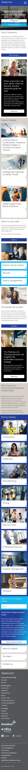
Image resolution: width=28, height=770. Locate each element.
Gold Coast (4, 713)
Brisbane (3, 711)
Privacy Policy (5, 750)
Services (3, 682)
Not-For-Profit (5, 698)
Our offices (4, 708)
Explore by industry (14, 24)
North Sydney (5, 718)
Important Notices (6, 755)
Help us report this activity (14, 642)
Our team (14, 326)
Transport (4, 705)
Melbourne (4, 716)
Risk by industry (6, 685)
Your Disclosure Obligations (9, 753)
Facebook (18, 736)
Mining (3, 695)
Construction (5, 688)
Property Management (8, 703)
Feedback (4, 757)
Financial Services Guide (8, 677)
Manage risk (14, 20)
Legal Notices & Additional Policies (10, 760)
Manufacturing (5, 693)
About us (14, 239)
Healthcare (4, 690)
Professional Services (7, 700)
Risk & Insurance (14, 55)
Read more (14, 111)
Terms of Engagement (7, 748)
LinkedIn (6, 736)
